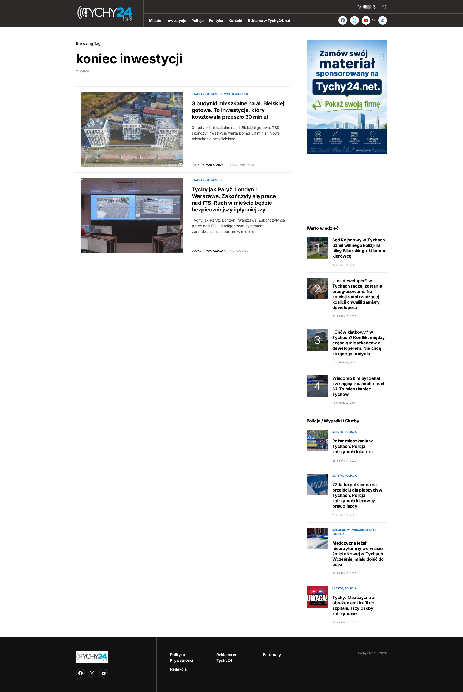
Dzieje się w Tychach (348, 529)
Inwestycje (201, 93)
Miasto (216, 93)
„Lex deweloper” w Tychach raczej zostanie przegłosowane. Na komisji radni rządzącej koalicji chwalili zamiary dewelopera (357, 294)
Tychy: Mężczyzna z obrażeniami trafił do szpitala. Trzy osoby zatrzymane (353, 605)
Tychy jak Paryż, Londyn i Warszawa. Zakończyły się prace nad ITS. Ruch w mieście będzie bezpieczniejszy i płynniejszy (234, 199)
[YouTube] (103, 673)
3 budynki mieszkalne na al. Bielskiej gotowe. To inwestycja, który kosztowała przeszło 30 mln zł (238, 110)
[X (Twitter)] (354, 20)
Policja (351, 431)
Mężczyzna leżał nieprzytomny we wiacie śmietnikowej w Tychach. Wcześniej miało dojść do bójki (358, 553)
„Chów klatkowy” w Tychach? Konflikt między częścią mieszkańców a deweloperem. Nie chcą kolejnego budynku (358, 342)
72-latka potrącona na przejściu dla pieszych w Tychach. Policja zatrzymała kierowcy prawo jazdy (357, 495)
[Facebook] (342, 20)
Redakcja (178, 669)
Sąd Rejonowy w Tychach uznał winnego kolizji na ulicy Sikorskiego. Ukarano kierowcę (359, 248)
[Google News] (382, 20)
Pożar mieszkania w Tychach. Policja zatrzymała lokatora (352, 446)
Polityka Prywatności (181, 657)
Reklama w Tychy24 (226, 657)
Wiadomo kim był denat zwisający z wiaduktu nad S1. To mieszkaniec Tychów (358, 386)
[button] (367, 6)
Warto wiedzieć (236, 93)
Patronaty (272, 654)
